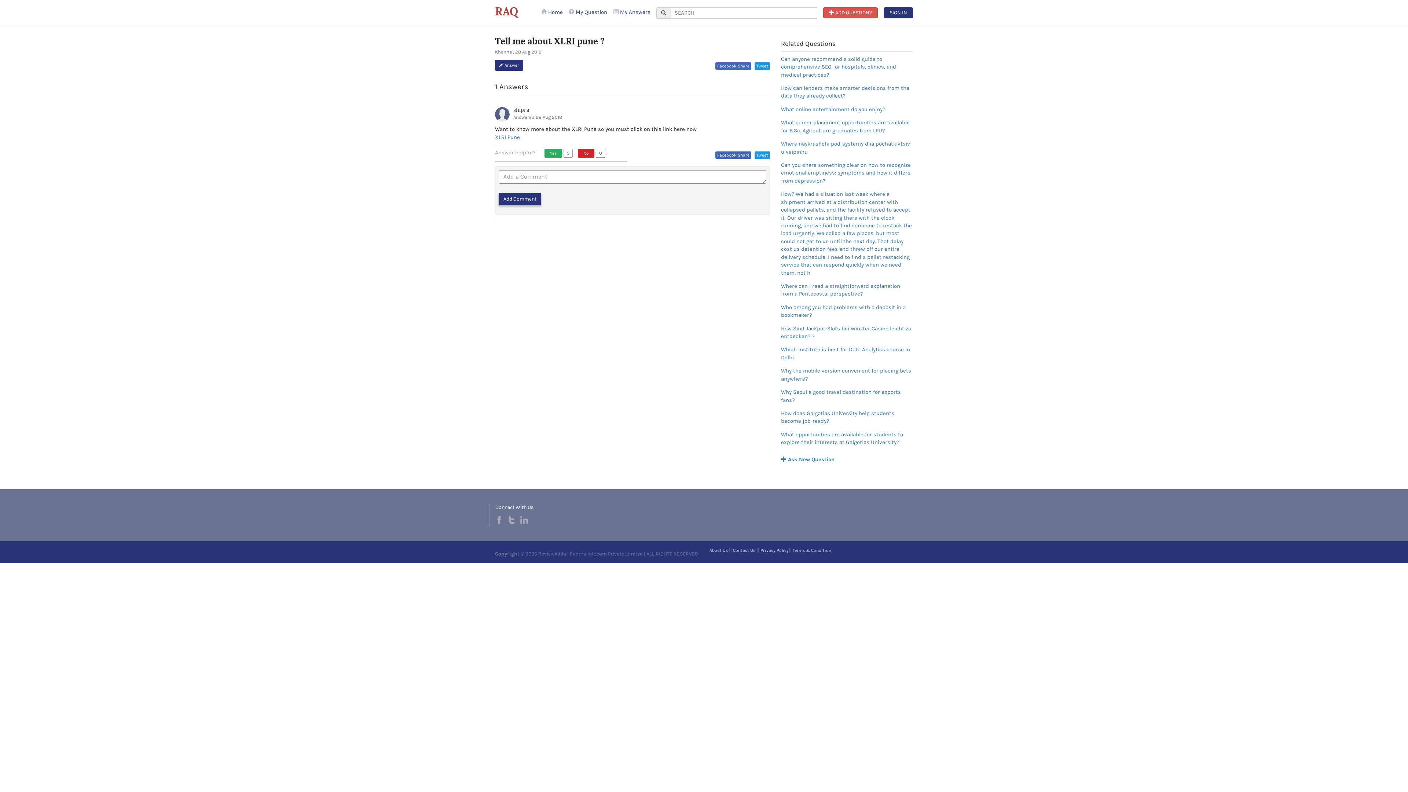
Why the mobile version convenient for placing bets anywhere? (846, 374)
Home (555, 12)
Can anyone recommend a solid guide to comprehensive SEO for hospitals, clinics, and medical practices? (838, 67)
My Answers (634, 12)
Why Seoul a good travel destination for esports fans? (841, 396)
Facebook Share (733, 66)
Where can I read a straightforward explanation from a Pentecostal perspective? (840, 290)
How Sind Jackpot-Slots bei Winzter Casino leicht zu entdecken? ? (846, 332)
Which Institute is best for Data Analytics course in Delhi (845, 353)
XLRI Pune (507, 137)
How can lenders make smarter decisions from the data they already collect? (845, 92)
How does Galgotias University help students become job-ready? (837, 417)
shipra (521, 109)
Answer (511, 65)
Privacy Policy (774, 550)
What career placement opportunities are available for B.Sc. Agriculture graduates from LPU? (845, 126)
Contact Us (744, 550)
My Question (590, 12)
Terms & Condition (812, 550)
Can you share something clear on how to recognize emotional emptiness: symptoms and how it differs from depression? (846, 173)
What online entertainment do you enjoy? (833, 109)
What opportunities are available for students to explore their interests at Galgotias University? (842, 438)
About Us (719, 550)
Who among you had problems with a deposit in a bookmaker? (843, 311)
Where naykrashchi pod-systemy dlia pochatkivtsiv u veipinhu (845, 147)
